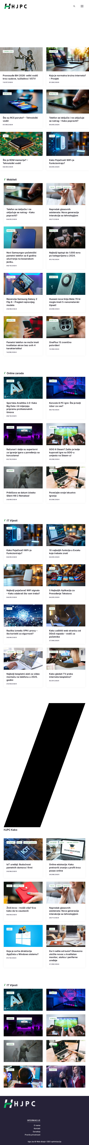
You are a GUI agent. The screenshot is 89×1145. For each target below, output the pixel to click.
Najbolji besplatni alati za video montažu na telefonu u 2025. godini (23, 677)
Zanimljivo (8, 51)
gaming (10, 381)
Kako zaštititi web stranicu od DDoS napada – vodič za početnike (65, 633)
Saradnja (36, 1132)
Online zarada (30, 842)
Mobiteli (7, 93)
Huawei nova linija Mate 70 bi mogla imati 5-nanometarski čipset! (64, 302)
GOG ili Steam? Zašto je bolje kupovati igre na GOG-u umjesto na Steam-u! (64, 452)
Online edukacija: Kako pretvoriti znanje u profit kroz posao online (65, 867)
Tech (6, 136)
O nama (37, 1125)
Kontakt (37, 1128)
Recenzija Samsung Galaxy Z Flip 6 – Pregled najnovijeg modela (21, 302)
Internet (53, 51)
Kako (59, 187)
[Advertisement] (44, 30)
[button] (74, 6)
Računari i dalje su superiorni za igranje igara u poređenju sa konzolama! (23, 452)
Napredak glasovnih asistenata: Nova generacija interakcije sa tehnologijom (64, 212)
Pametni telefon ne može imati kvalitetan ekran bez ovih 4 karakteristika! (22, 345)
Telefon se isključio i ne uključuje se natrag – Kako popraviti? (20, 212)
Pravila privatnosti (32, 1135)
